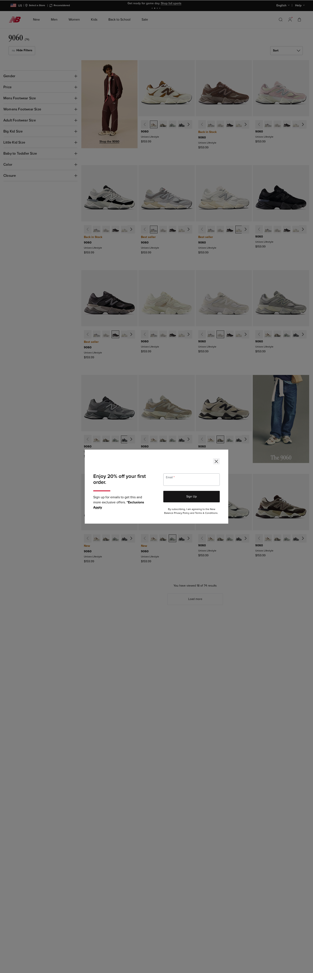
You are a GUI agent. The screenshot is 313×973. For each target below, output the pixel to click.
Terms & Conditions (206, 513)
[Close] (216, 461)
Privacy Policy (182, 513)
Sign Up (191, 496)
